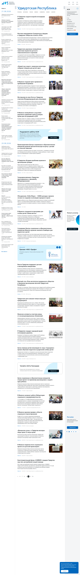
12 (32, 476)
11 (30, 476)
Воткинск (25, 12)
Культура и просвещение (31, 241)
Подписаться (53, 370)
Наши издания (70, 28)
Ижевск (36, 12)
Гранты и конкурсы (30, 276)
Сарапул (53, 12)
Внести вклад (53, 137)
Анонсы (19, 44)
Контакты (69, 19)
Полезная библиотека (71, 26)
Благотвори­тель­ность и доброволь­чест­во (34, 28)
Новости (19, 28)
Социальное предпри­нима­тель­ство (33, 407)
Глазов (31, 12)
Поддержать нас (70, 30)
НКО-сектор (28, 44)
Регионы (20, 12)
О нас (68, 18)
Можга (48, 12)
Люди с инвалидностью (31, 108)
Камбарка (42, 12)
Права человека (29, 172)
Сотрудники (69, 21)
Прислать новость (70, 24)
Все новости (4, 251)
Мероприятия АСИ (71, 23)
